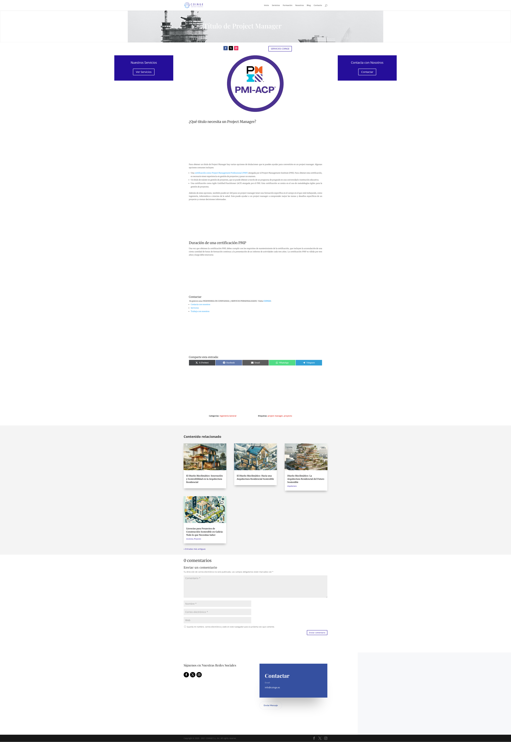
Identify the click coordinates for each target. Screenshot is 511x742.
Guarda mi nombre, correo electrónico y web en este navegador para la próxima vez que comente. (231, 626)
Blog (309, 5)
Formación (287, 5)
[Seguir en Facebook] (225, 48)
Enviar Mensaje (271, 705)
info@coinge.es (272, 687)
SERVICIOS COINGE (280, 48)
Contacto (318, 5)
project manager (275, 416)
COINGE (267, 301)
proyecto (288, 416)
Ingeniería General (228, 416)
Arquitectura (292, 486)
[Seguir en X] (231, 48)
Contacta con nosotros (200, 304)
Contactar (367, 72)
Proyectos (197, 539)
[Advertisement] (143, 112)
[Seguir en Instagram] (236, 48)
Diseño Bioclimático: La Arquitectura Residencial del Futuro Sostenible (305, 478)
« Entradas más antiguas (195, 549)
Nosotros (299, 5)
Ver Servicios (144, 72)
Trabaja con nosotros (200, 311)
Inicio (266, 5)
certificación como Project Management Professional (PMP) (221, 173)
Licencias (189, 539)
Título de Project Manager (243, 25)
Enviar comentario (317, 632)
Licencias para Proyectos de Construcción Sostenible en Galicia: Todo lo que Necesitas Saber (204, 531)
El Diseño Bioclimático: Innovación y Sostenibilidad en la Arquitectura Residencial (204, 478)
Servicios (276, 5)
